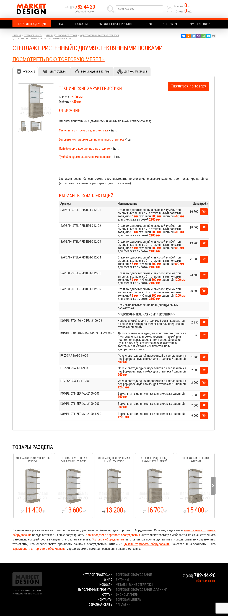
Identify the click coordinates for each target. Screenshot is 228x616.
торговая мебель (128, 599)
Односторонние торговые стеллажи (99, 35)
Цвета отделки (58, 71)
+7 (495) (80, 7)
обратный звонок (84, 11)
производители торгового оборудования (113, 535)
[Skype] (208, 36)
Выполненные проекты (115, 24)
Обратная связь (199, 24)
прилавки (123, 604)
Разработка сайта (20, 593)
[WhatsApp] (203, 36)
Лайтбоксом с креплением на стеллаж (84, 148)
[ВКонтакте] (183, 36)
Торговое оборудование (108, 539)
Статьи (147, 24)
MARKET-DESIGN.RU (33, 590)
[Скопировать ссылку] (213, 36)
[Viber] (198, 36)
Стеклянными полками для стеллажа (83, 130)
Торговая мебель (33, 35)
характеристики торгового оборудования (39, 548)
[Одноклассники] (188, 36)
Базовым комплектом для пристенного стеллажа (91, 139)
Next (213, 486)
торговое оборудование (134, 574)
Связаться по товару (188, 86)
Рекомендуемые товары (95, 71)
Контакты (170, 24)
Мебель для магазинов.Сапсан (61, 35)
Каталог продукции (32, 24)
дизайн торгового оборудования (147, 544)
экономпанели (127, 594)
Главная (16, 35)
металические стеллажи (134, 584)
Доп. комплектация (135, 71)
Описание (29, 71)
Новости (81, 24)
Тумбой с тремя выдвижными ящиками (85, 157)
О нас (60, 24)
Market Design (37, 9)
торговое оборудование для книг (141, 589)
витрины (122, 579)
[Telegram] (193, 36)
